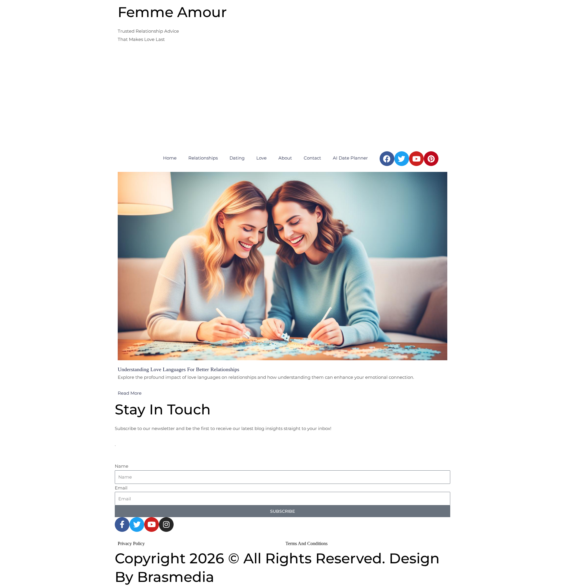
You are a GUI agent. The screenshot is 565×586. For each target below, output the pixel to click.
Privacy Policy (131, 543)
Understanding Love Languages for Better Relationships (178, 369)
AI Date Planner (350, 158)
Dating (237, 158)
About (285, 158)
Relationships (203, 158)
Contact (312, 158)
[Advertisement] (282, 104)
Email (121, 488)
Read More (130, 393)
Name (121, 466)
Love (261, 158)
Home (170, 158)
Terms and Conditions (306, 543)
